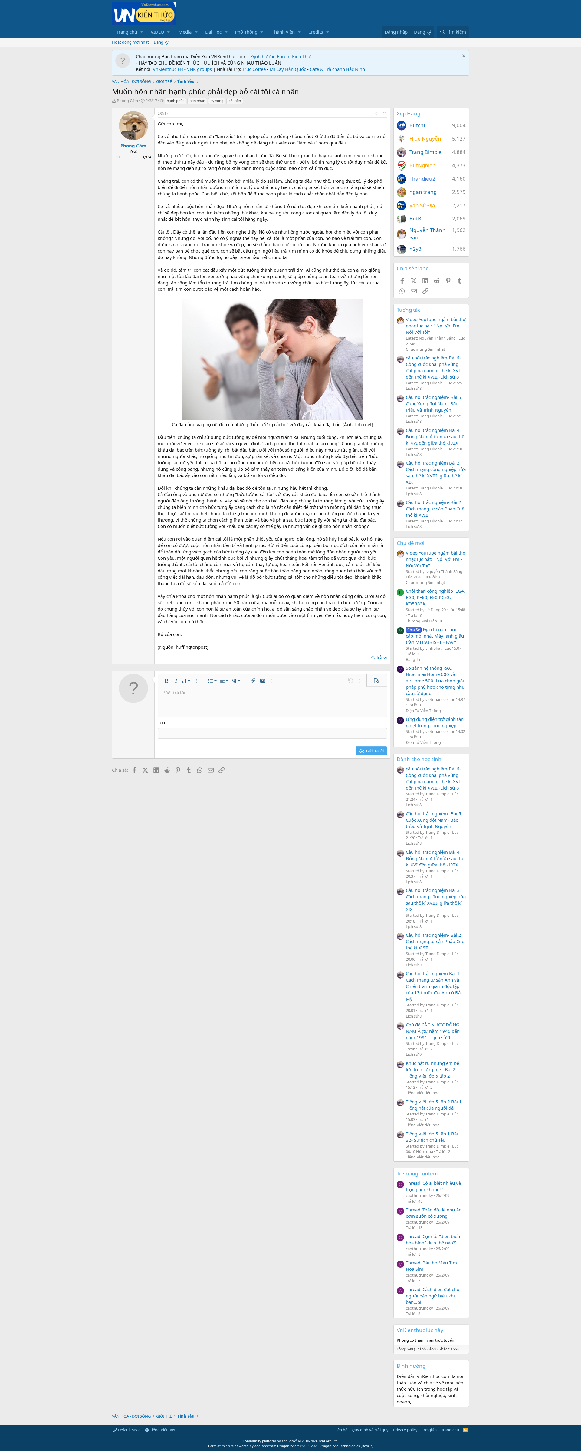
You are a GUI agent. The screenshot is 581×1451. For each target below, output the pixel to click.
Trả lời (381, 657)
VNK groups (199, 69)
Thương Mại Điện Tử (424, 621)
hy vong (216, 100)
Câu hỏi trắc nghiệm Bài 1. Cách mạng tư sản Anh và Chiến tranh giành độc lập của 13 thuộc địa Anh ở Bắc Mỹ (434, 986)
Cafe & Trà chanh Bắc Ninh (337, 69)
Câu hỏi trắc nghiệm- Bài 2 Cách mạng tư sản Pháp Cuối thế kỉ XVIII (436, 508)
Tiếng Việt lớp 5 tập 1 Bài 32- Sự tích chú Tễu (432, 1137)
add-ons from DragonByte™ (276, 1445)
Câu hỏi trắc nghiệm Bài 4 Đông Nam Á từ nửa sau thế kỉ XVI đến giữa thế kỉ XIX (435, 436)
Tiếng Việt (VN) (162, 1430)
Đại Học (213, 32)
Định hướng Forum (271, 56)
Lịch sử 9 (414, 1054)
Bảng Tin (414, 659)
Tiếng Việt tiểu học (422, 1092)
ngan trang (423, 191)
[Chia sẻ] (376, 113)
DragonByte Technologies (339, 1445)
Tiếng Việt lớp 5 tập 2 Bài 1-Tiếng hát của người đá (434, 1104)
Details (367, 1445)
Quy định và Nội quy (370, 1430)
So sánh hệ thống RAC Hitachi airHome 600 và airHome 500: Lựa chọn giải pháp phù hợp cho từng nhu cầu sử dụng (435, 680)
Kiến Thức (302, 56)
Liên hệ (340, 1430)
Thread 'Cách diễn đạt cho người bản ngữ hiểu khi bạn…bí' (432, 1295)
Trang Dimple (425, 151)
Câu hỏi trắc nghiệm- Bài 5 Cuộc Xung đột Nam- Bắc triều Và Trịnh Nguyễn (433, 403)
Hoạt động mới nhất (130, 42)
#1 (384, 113)
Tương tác (408, 309)
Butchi (417, 125)
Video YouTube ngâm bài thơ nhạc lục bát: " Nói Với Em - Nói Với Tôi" (435, 325)
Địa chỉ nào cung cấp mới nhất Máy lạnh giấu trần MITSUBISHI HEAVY (435, 635)
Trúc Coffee (254, 69)
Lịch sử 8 (414, 388)
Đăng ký (161, 42)
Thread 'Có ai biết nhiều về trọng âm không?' (433, 1186)
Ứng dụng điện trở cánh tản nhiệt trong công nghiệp (435, 722)
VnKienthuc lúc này (420, 1330)
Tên (161, 722)
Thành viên (283, 32)
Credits (315, 32)
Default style (128, 1430)
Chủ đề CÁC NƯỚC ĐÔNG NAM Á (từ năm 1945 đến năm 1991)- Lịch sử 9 (433, 1031)
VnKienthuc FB (168, 69)
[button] (142, 32)
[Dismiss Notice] (463, 56)
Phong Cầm (127, 100)
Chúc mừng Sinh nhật (425, 349)
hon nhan (197, 100)
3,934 (146, 157)
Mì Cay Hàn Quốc (288, 69)
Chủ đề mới (410, 542)
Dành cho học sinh (419, 759)
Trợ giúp (429, 1430)
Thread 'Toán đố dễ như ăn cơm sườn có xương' (433, 1213)
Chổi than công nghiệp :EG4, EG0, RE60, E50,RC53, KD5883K (435, 597)
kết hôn (234, 100)
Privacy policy (405, 1430)
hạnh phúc (175, 100)
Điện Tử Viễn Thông (423, 710)
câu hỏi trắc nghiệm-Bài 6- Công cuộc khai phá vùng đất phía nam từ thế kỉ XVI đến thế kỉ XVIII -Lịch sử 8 (433, 367)
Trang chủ (127, 32)
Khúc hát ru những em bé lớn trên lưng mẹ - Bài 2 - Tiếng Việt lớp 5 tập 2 (432, 1069)
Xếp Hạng (408, 113)
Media (185, 32)
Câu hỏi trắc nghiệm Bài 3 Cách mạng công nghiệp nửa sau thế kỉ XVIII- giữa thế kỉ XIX (436, 472)
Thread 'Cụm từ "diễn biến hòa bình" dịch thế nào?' (433, 1239)
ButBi (415, 218)
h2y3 (415, 248)
